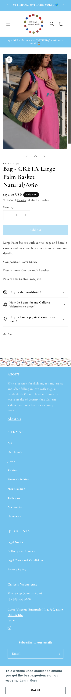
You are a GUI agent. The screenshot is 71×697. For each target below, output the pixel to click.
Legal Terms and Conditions (25, 560)
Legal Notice (15, 542)
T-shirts (12, 470)
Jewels (11, 461)
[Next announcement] (64, 5)
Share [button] (11, 334)
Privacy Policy (17, 569)
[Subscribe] (58, 654)
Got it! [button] (35, 690)
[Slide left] (27, 156)
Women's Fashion (18, 479)
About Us (14, 419)
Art (10, 443)
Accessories (15, 507)
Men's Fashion (16, 488)
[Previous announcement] (7, 5)
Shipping (21, 200)
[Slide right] (44, 156)
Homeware (14, 516)
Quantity (8, 207)
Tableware (14, 498)
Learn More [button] (28, 680)
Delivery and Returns (21, 551)
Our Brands (15, 452)
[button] (8, 23)
